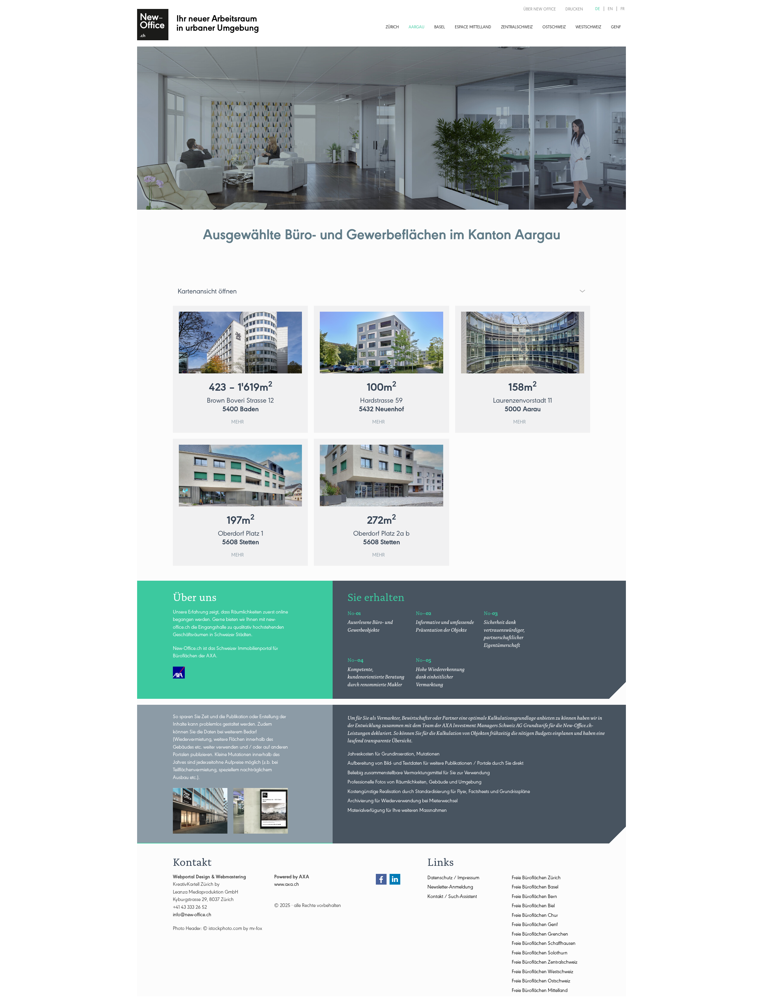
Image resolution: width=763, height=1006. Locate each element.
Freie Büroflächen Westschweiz (542, 972)
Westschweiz (588, 28)
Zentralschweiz (517, 28)
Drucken (574, 10)
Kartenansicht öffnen (207, 292)
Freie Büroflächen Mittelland (539, 991)
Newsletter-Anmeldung (450, 887)
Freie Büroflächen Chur (535, 916)
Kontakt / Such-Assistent (452, 897)
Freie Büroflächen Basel (535, 887)
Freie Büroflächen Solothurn (539, 953)
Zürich (392, 28)
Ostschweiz (554, 28)
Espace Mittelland (473, 28)
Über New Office (539, 10)
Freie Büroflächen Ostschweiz (541, 981)
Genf (616, 28)
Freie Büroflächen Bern (534, 897)
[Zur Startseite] (152, 24)
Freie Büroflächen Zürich (536, 878)
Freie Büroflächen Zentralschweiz (544, 962)
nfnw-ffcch (192, 915)
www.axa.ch (286, 885)
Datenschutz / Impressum (453, 878)
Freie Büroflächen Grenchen (540, 934)
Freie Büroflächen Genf (535, 925)
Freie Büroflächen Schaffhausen (544, 944)
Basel (439, 28)
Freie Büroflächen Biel (533, 906)
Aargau (416, 28)
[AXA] (179, 673)
